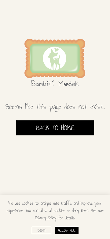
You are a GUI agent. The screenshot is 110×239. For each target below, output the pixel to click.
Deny (42, 230)
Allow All (66, 230)
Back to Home (55, 127)
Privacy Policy (45, 218)
